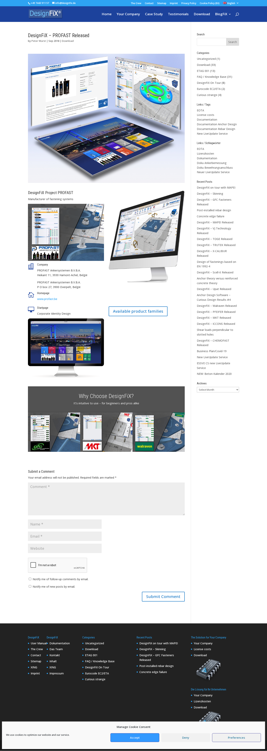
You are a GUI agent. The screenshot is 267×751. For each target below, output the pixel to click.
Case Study (154, 14)
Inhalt (53, 661)
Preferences (236, 738)
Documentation (207, 119)
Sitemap (161, 3)
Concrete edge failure (210, 216)
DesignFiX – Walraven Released (217, 306)
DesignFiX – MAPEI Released (215, 222)
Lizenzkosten (205, 153)
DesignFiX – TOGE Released (214, 239)
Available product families (138, 311)
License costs (205, 115)
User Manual (39, 643)
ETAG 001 (203, 71)
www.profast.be (47, 299)
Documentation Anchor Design (217, 124)
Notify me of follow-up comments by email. (60, 579)
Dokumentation (207, 158)
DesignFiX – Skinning (210, 193)
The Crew (136, 3)
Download (202, 14)
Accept (135, 738)
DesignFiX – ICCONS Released (216, 324)
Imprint (174, 3)
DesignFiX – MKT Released (214, 318)
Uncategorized (206, 59)
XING (34, 667)
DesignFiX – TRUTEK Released (216, 245)
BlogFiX (221, 14)
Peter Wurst (38, 41)
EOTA (200, 110)
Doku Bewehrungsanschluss (215, 167)
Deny (185, 738)
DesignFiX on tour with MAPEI (216, 187)
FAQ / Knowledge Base (211, 77)
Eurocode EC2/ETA (209, 89)
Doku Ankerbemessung (212, 163)
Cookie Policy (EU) (210, 3)
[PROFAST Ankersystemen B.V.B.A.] (106, 183)
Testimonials (178, 14)
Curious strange (207, 95)
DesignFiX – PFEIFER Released (216, 312)
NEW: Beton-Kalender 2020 (214, 374)
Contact (149, 3)
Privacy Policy (188, 3)
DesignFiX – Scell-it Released (215, 272)
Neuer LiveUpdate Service (213, 172)
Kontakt (54, 655)
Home (107, 14)
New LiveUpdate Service (212, 133)
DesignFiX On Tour (209, 83)
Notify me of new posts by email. (54, 586)
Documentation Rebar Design (216, 129)
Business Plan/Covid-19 (212, 351)
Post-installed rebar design (214, 210)
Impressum (56, 673)
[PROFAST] (66, 261)
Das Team (56, 649)
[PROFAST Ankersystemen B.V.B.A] (66, 378)
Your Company (128, 14)
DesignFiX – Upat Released (214, 289)
